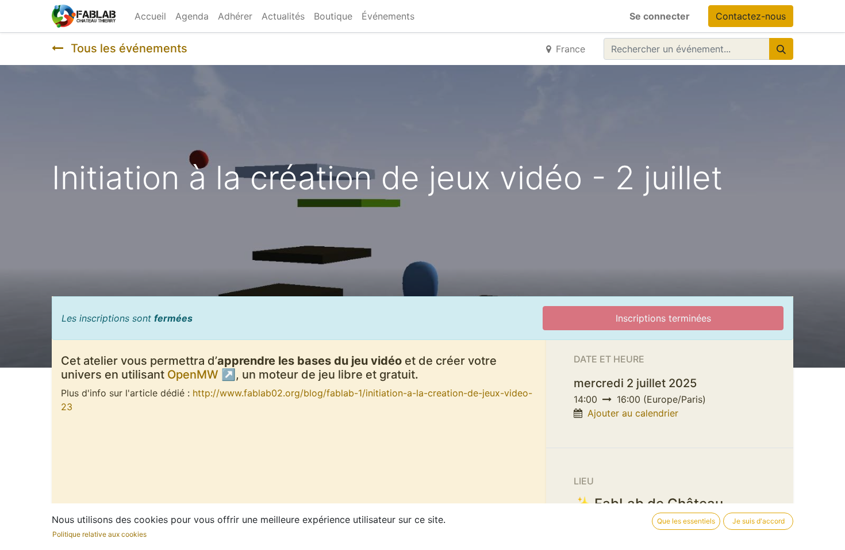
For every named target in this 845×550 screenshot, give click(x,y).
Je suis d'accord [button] (758, 521)
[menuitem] (150, 16)
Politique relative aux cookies (99, 534)
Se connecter (659, 16)
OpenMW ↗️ (201, 374)
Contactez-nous (751, 16)
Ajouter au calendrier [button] (632, 413)
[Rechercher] (781, 49)
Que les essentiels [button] (686, 521)
